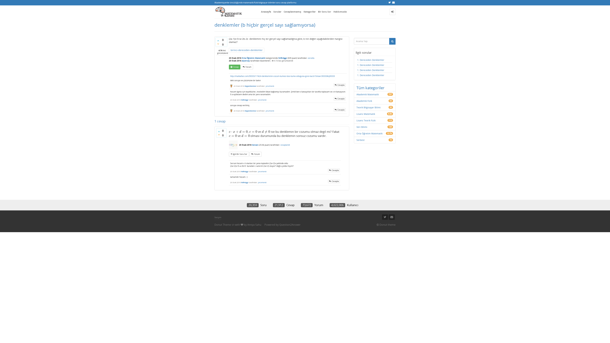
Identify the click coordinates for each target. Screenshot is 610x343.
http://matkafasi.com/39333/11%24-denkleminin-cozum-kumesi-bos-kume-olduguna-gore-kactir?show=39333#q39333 (282, 76)
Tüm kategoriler (370, 87)
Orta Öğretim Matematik (253, 58)
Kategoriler (310, 11)
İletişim (217, 217)
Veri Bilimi (361, 126)
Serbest (360, 139)
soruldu (311, 58)
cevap (236, 67)
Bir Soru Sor (324, 11)
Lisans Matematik (365, 113)
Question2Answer (290, 224)
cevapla (341, 85)
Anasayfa (266, 11)
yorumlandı (270, 86)
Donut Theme (222, 224)
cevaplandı (285, 145)
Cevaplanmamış (292, 11)
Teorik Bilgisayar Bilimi (368, 107)
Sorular (277, 11)
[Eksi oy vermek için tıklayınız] (218, 44)
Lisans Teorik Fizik (366, 120)
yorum (248, 67)
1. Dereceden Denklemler (370, 59)
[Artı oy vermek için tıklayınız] (218, 40)
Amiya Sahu (254, 224)
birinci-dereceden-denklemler (247, 50)
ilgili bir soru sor (240, 154)
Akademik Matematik (367, 94)
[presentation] (238, 132)
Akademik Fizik (364, 100)
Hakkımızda (340, 11)
